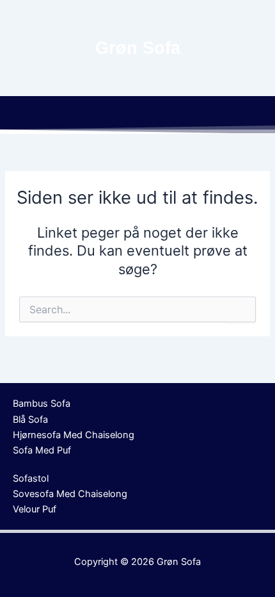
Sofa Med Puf (42, 450)
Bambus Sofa (41, 403)
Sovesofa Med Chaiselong (70, 494)
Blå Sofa (30, 419)
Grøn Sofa (179, 562)
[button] (137, 114)
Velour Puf (34, 509)
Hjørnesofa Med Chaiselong (73, 435)
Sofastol (31, 478)
